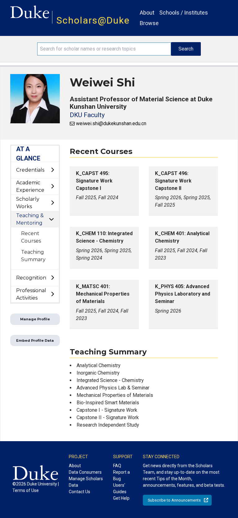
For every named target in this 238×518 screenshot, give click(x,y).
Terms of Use (25, 490)
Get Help (121, 498)
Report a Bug (121, 475)
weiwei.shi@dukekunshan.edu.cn (111, 123)
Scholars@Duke (93, 20)
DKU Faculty (87, 115)
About (147, 12)
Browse (149, 23)
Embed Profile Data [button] (35, 340)
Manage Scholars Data (86, 482)
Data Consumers (85, 472)
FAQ (117, 465)
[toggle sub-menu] (52, 170)
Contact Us (79, 491)
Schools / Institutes (183, 12)
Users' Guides (119, 488)
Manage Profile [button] (35, 319)
